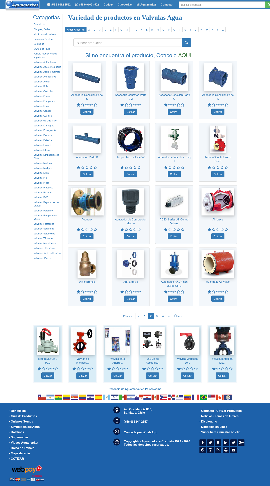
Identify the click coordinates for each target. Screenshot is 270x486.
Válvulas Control (42, 110)
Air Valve (218, 219)
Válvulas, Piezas (42, 258)
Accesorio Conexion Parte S (87, 96)
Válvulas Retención (44, 210)
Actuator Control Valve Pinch (217, 159)
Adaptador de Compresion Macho (130, 221)
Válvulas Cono (41, 106)
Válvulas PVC (41, 197)
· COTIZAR (16, 458)
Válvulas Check (42, 96)
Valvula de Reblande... (152, 360)
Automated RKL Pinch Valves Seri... (174, 283)
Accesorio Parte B (87, 157)
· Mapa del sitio (19, 453)
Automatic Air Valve (218, 281)
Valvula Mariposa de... (187, 360)
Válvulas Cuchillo (43, 115)
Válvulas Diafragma (44, 125)
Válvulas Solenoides (44, 233)
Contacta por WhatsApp (140, 432)
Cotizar (108, 4)
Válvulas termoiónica (45, 243)
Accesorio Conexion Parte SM (130, 96)
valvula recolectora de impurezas (45, 55)
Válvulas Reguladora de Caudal (46, 203)
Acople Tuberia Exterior (131, 157)
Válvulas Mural (41, 172)
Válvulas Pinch (41, 182)
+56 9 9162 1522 (88, 4)
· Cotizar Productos (228, 410)
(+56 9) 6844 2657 (136, 421)
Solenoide (39, 43)
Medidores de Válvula (45, 34)
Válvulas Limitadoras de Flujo (46, 156)
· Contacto (206, 410)
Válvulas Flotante (43, 145)
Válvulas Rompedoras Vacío (45, 217)
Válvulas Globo (42, 150)
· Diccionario (208, 421)
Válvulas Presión (42, 192)
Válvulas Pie (40, 177)
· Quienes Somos (21, 421)
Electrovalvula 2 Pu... (47, 360)
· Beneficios (17, 410)
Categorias (125, 4)
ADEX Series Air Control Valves (174, 221)
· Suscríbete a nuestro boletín (219, 432)
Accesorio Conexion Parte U (174, 96)
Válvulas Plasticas (43, 187)
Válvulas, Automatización (47, 253)
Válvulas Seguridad (44, 228)
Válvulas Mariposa (43, 163)
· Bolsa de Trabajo (21, 448)
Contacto (166, 4)
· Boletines (16, 432)
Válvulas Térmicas (43, 238)
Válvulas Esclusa (43, 135)
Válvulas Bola (41, 86)
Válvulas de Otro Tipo (45, 120)
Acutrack (87, 219)
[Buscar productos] (186, 42)
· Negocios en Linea (213, 426)
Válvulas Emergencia (45, 130)
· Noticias (206, 416)
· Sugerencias (18, 437)
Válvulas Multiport (43, 168)
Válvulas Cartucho (43, 91)
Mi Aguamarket (146, 4)
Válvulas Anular (42, 81)
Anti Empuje (130, 281)
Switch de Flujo (42, 48)
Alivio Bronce (87, 281)
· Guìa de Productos (23, 416)
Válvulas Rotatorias (44, 223)
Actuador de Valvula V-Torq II (174, 159)
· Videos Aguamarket (23, 442)
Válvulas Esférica (43, 140)
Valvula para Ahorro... (117, 360)
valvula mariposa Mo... (222, 360)
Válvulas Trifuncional (44, 248)
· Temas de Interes (226, 416)
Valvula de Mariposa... (82, 360)
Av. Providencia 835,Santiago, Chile (138, 411)
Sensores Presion (43, 39)
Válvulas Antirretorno (45, 62)
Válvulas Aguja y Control (47, 71)
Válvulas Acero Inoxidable (47, 66)
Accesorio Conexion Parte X (218, 96)
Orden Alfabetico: (75, 29)
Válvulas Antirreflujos (45, 76)
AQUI (184, 55)
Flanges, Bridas (42, 29)
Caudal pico (40, 24)
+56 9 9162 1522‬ (60, 4)
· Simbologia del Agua (24, 426)
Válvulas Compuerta (44, 101)
